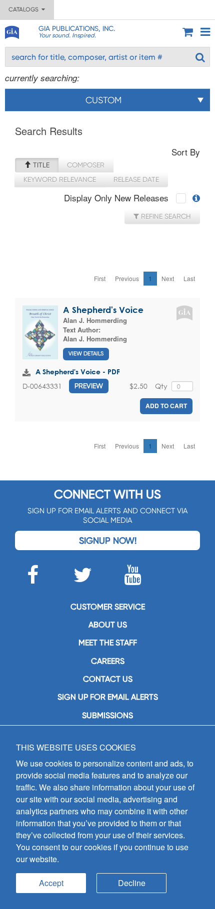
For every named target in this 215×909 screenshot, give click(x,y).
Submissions (107, 715)
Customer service (107, 606)
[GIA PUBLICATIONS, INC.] (11, 30)
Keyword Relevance (60, 179)
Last (189, 278)
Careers (107, 661)
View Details (86, 353)
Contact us (107, 679)
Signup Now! (107, 540)
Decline (132, 883)
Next (168, 278)
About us (107, 624)
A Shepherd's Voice (103, 309)
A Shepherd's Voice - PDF (78, 371)
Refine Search (165, 216)
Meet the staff (107, 642)
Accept (51, 883)
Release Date (136, 179)
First (100, 278)
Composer (85, 165)
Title (40, 165)
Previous (127, 278)
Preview (88, 386)
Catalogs (25, 9)
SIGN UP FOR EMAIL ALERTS (108, 697)
